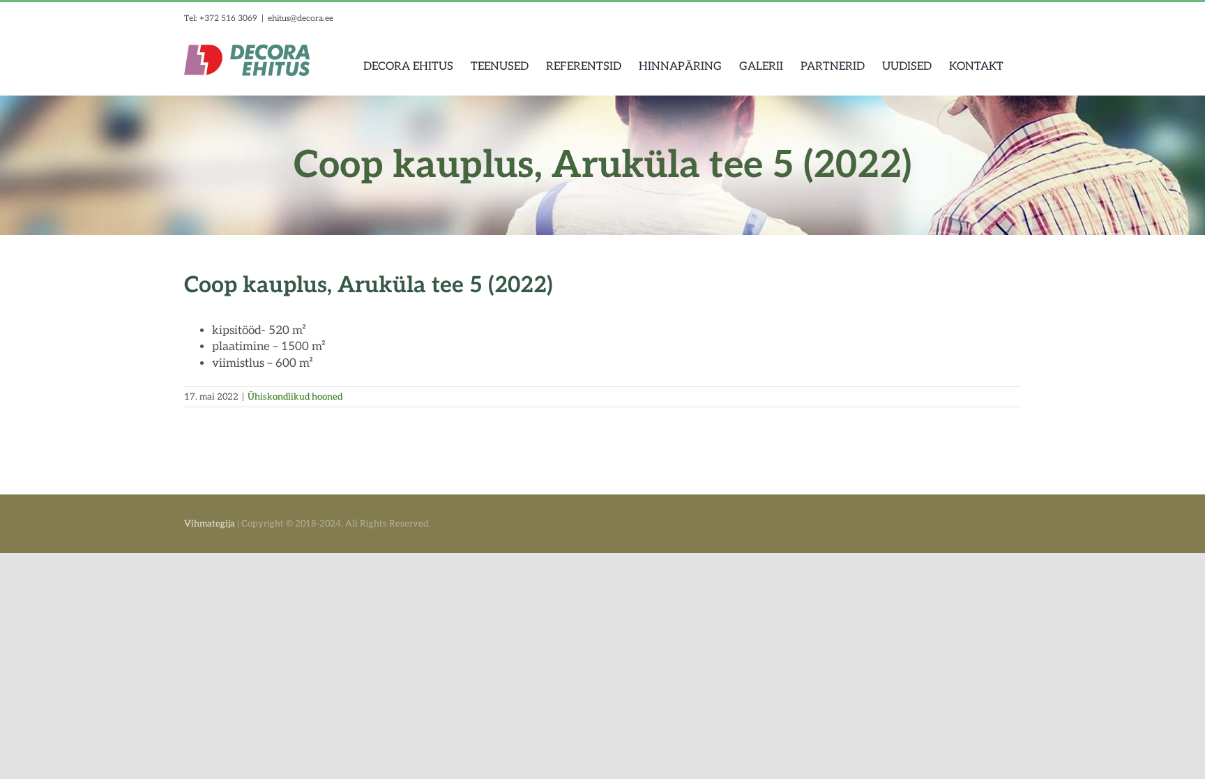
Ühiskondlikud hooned (295, 396)
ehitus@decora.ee (300, 18)
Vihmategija (209, 523)
